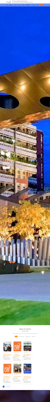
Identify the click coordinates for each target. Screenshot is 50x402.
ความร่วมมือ (34, 5)
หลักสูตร (23, 5)
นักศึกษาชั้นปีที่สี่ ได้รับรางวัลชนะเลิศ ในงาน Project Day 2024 (6, 378)
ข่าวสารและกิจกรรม (28, 336)
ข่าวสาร (19, 5)
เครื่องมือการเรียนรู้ (6, 169)
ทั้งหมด (16, 336)
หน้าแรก (7, 5)
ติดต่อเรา (37, 5)
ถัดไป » (8, 386)
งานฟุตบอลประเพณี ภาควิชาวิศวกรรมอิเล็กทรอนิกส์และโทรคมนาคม (27, 378)
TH (40, 5)
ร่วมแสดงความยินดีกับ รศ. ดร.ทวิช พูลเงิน (17, 377)
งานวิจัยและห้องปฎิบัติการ (28, 5)
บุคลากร (15, 5)
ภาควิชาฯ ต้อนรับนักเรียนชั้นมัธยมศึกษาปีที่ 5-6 (27, 355)
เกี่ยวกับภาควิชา (11, 5)
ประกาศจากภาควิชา (21, 336)
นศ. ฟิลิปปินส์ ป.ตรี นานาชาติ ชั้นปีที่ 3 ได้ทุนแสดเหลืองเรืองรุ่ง (17, 355)
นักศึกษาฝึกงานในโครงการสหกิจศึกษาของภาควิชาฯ (7, 355)
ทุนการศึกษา (33, 336)
